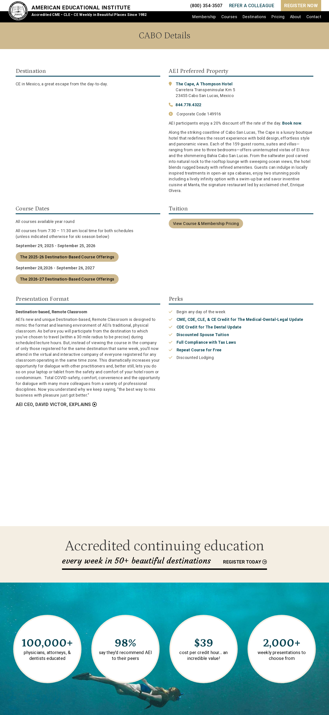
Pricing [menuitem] (277, 16)
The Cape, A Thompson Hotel (204, 84)
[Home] (20, 11)
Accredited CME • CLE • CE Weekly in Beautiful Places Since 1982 (89, 15)
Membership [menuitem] (204, 16)
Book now (291, 123)
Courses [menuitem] (229, 16)
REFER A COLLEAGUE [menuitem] (251, 5)
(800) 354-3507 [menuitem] (206, 5)
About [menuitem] (295, 16)
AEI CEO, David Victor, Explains (53, 404)
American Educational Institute (81, 7)
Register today (242, 562)
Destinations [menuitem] (254, 16)
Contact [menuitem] (313, 16)
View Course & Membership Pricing (206, 223)
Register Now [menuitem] (301, 5)
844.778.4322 (188, 104)
